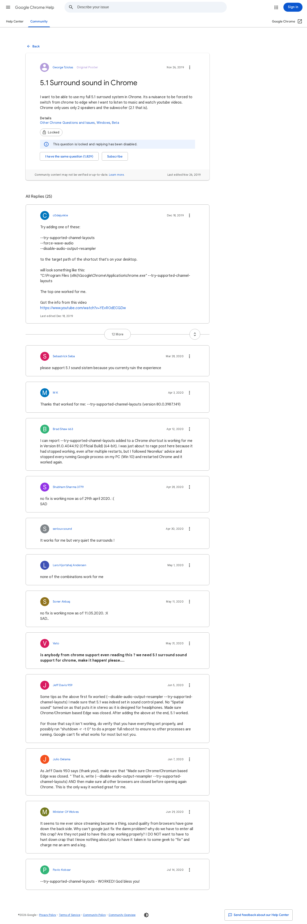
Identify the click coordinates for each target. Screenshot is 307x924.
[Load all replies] (194, 334)
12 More (117, 334)
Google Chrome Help (34, 7)
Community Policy (94, 915)
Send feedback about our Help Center (261, 915)
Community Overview (122, 915)
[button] (8, 7)
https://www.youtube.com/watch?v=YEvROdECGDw (83, 308)
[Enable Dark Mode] (146, 915)
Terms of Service (69, 915)
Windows (103, 123)
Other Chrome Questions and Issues (67, 123)
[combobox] (152, 7)
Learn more (116, 174)
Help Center (15, 21)
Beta (115, 123)
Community (39, 21)
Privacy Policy (47, 915)
